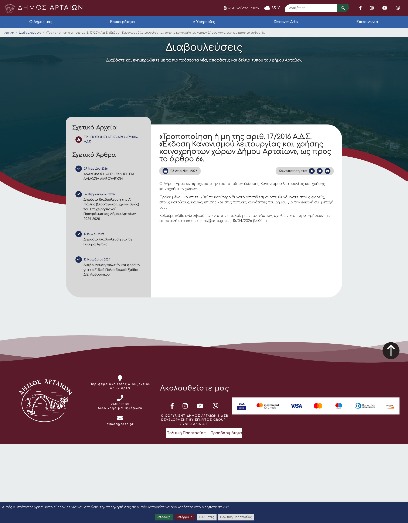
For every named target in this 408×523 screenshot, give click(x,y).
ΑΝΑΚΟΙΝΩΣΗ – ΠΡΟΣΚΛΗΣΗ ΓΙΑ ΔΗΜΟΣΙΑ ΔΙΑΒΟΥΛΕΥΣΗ (109, 176)
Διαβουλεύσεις (30, 32)
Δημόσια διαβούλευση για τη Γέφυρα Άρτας (108, 242)
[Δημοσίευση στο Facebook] (312, 171)
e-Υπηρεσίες (204, 22)
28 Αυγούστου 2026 (243, 8)
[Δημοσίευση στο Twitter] (320, 171)
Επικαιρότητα (122, 22)
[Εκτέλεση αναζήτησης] (343, 8)
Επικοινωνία (367, 22)
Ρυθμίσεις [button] (206, 517)
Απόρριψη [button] (184, 517)
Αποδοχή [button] (163, 517)
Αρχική (9, 32)
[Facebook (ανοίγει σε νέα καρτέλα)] (360, 8)
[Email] (327, 171)
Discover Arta (286, 22)
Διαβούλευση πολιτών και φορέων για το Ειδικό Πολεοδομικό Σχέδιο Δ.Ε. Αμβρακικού (112, 269)
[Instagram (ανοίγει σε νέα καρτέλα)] (372, 8)
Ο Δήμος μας (40, 22)
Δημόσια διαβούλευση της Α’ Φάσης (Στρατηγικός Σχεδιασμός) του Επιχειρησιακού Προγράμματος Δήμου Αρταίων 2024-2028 (111, 209)
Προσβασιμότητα (226, 433)
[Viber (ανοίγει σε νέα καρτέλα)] (398, 8)
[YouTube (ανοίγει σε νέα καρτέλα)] (384, 8)
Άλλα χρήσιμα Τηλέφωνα (120, 408)
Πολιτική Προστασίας (186, 433)
